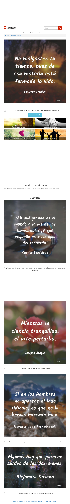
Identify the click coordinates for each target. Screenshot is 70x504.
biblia (14, 501)
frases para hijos (8, 188)
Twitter (54, 501)
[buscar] (60, 28)
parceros (40, 501)
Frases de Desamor (9, 191)
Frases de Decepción (54, 188)
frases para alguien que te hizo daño (22, 188)
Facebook (48, 501)
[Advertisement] (35, 13)
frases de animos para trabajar (40, 188)
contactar (20, 501)
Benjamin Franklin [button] (35, 115)
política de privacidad (31, 501)
